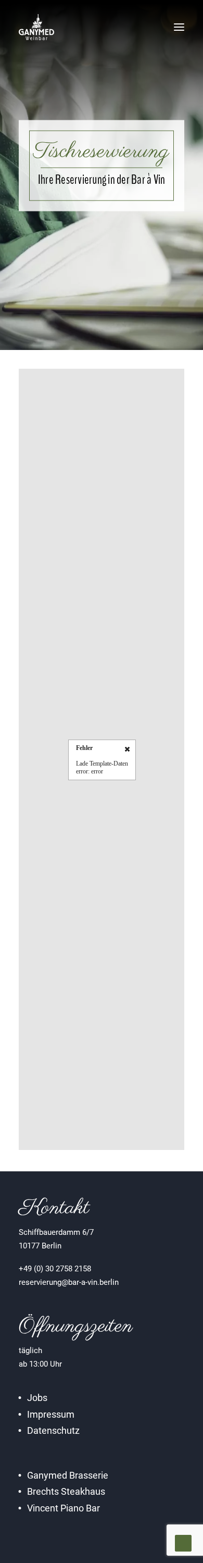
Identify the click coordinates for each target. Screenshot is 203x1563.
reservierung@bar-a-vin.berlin (69, 1282)
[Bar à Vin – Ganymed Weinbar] (36, 27)
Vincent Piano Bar (63, 1508)
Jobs (37, 1397)
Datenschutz (53, 1430)
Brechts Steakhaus (66, 1491)
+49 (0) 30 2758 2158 (55, 1268)
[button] (179, 27)
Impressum (50, 1414)
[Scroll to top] (183, 1542)
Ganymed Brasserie (67, 1475)
